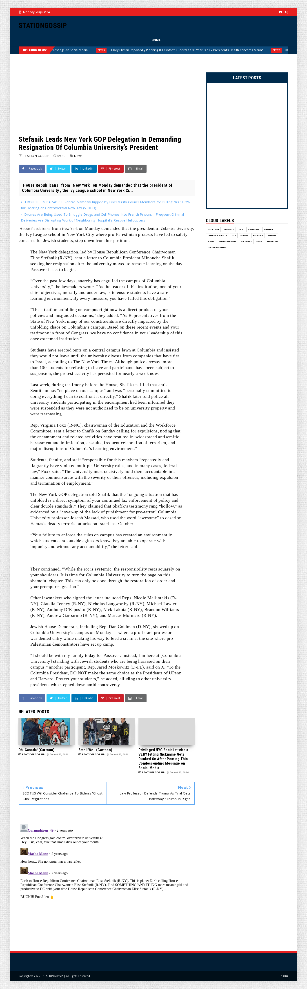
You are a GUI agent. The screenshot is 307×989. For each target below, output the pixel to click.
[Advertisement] (107, 94)
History (258, 235)
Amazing (213, 229)
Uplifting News (217, 247)
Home (284, 975)
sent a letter (86, 257)
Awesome (253, 229)
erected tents (70, 349)
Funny (244, 235)
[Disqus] (107, 879)
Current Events (217, 235)
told (146, 396)
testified (141, 384)
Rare (259, 241)
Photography (227, 241)
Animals (229, 229)
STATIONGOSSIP (43, 25)
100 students (51, 367)
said (150, 667)
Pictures (246, 241)
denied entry (50, 638)
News (69, 50)
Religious (272, 241)
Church (268, 229)
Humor (272, 235)
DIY (234, 235)
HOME (156, 40)
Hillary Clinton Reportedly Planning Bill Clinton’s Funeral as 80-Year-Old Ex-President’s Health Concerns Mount (154, 50)
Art (241, 229)
